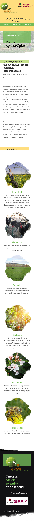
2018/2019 (6, 24)
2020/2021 (20, 24)
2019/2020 (13, 24)
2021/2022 (28, 24)
